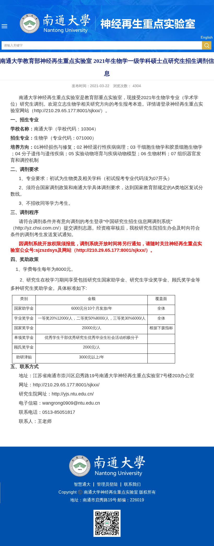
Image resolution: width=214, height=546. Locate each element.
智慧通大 (82, 484)
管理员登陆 (107, 484)
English (207, 37)
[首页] (107, 457)
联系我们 (132, 484)
